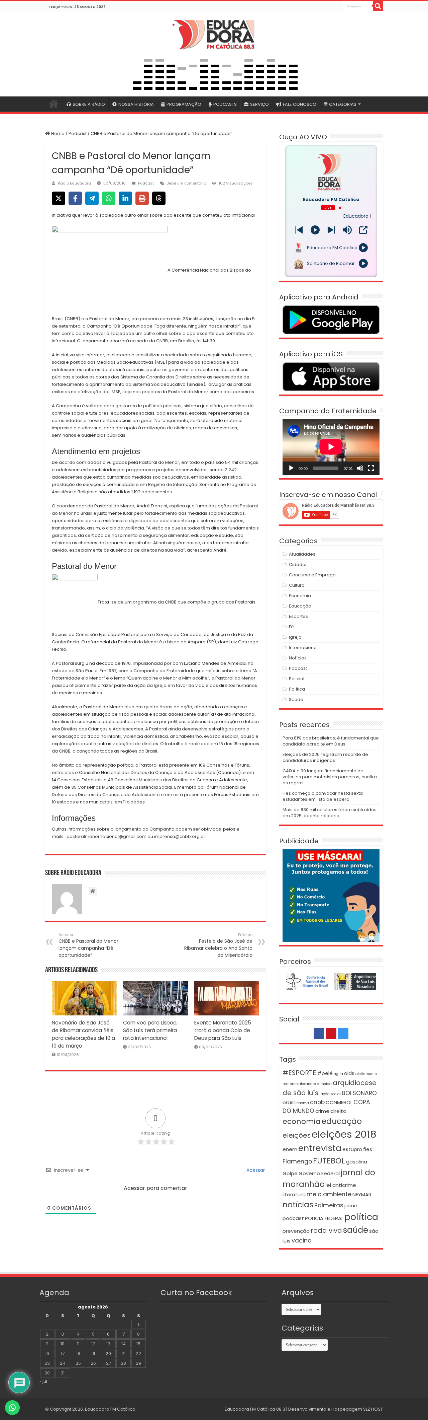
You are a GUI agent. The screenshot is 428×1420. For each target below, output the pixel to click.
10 (63, 1344)
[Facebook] (323, 6)
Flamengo (297, 1161)
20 (108, 1353)
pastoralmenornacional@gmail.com (106, 836)
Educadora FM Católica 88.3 (255, 1409)
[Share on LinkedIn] (125, 198)
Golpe (290, 1173)
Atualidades (302, 554)
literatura (294, 1194)
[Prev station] (331, 229)
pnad (350, 1205)
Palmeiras (328, 1205)
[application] (331, 447)
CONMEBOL (339, 1102)
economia (302, 1121)
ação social (331, 1093)
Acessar (255, 1170)
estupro (352, 1149)
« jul (43, 1381)
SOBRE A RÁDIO (89, 104)
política (361, 1217)
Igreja (295, 637)
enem (290, 1149)
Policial (296, 679)
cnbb (317, 1102)
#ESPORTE (299, 1072)
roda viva (326, 1230)
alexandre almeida (315, 1083)
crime (322, 1111)
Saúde (296, 699)
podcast (293, 1218)
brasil (289, 1102)
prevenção (296, 1230)
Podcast (78, 133)
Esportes (298, 616)
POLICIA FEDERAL (324, 1218)
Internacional (303, 647)
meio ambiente (329, 1194)
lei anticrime (341, 1185)
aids (349, 1073)
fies (367, 1149)
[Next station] (299, 229)
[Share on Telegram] (92, 198)
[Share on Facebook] (75, 198)
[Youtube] (330, 6)
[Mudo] (360, 468)
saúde (355, 1230)
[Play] (315, 229)
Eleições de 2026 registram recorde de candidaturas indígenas (325, 757)
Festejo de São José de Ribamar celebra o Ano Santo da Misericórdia (218, 945)
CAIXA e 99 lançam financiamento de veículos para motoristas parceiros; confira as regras (330, 777)
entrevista (319, 1148)
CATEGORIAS (342, 104)
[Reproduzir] (291, 468)
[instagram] (337, 6)
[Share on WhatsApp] (108, 198)
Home (57, 133)
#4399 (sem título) (54, 103)
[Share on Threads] (159, 198)
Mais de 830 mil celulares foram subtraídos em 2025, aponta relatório (330, 812)
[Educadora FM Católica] (214, 33)
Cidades (298, 564)
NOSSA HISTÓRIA (136, 104)
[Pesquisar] (378, 6)
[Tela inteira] (370, 468)
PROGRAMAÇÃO (184, 104)
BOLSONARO (359, 1093)
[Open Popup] (363, 229)
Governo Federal (319, 1173)
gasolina (356, 1161)
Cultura (297, 585)
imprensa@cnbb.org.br (179, 836)
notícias (298, 1204)
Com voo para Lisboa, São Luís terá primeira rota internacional (150, 1030)
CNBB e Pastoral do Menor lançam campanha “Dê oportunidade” (88, 945)
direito (338, 1111)
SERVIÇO (259, 104)
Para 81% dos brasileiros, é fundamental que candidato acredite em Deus (331, 741)
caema (303, 1103)
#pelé (325, 1073)
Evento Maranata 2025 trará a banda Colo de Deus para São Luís (222, 1030)
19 (93, 1353)
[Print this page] (142, 198)
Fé (291, 627)
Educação (300, 606)
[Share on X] (58, 198)
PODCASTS (225, 104)
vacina (302, 1240)
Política (297, 689)
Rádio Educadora (74, 183)
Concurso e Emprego (312, 575)
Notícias (298, 658)
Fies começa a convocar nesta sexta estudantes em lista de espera (323, 796)
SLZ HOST (373, 1409)
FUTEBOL (329, 1160)
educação (342, 1121)
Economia (300, 595)
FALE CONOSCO (299, 104)
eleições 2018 (344, 1134)
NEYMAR (361, 1194)
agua (338, 1073)
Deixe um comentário (186, 183)
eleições (297, 1135)
